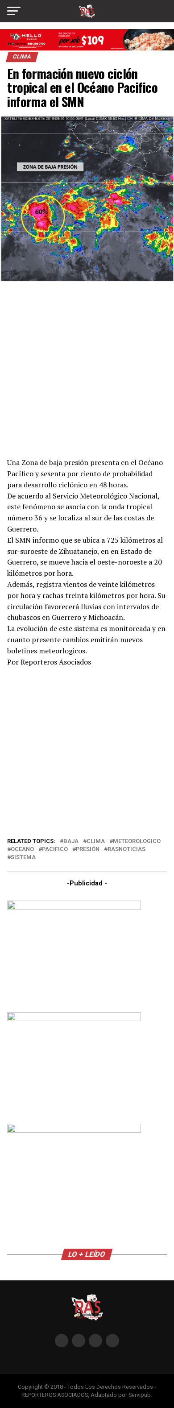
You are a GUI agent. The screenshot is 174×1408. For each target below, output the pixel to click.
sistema (23, 857)
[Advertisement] (87, 368)
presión (87, 849)
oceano (22, 849)
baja (71, 841)
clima (96, 841)
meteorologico (137, 841)
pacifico (55, 849)
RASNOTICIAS (126, 849)
